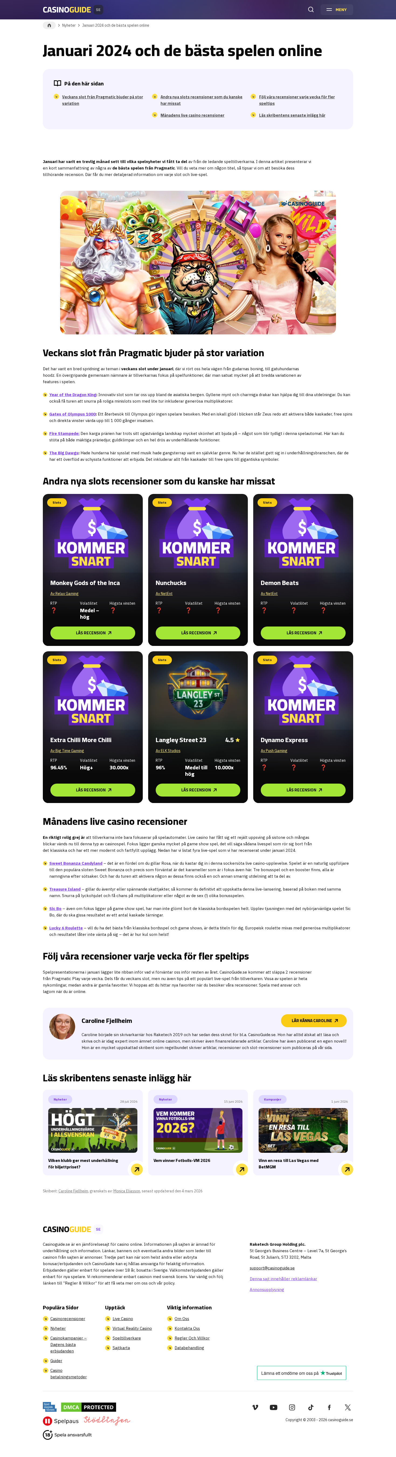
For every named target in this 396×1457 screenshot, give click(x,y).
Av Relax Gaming (64, 593)
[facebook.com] (329, 1407)
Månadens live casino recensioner (192, 115)
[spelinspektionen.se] (50, 1407)
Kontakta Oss (187, 1328)
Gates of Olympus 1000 (72, 414)
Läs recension (91, 633)
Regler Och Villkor (192, 1338)
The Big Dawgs (63, 452)
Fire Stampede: (64, 433)
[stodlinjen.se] (107, 1421)
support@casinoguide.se (272, 1268)
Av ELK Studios (168, 750)
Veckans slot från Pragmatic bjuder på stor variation (102, 100)
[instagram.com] (292, 1407)
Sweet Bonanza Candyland (75, 863)
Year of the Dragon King (72, 394)
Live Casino (123, 1318)
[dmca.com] (88, 1407)
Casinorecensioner (67, 1318)
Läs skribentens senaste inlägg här (292, 115)
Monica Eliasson (126, 1191)
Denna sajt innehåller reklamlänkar (283, 1278)
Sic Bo (55, 908)
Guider (56, 1360)
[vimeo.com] (255, 1407)
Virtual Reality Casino (132, 1328)
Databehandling (189, 1347)
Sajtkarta (121, 1347)
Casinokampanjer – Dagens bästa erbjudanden (68, 1344)
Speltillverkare (127, 1338)
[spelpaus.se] (61, 1421)
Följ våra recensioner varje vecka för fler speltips (297, 100)
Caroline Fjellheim (73, 1191)
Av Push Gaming (274, 750)
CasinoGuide (49, 25)
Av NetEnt (164, 593)
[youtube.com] (273, 1407)
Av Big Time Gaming (67, 750)
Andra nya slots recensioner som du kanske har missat (201, 100)
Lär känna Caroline (312, 1021)
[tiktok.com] (310, 1407)
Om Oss (182, 1318)
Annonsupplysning (267, 1289)
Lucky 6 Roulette (66, 927)
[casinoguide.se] (67, 1435)
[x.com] (347, 1407)
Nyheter (69, 25)
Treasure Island (65, 889)
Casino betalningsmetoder (68, 1373)
